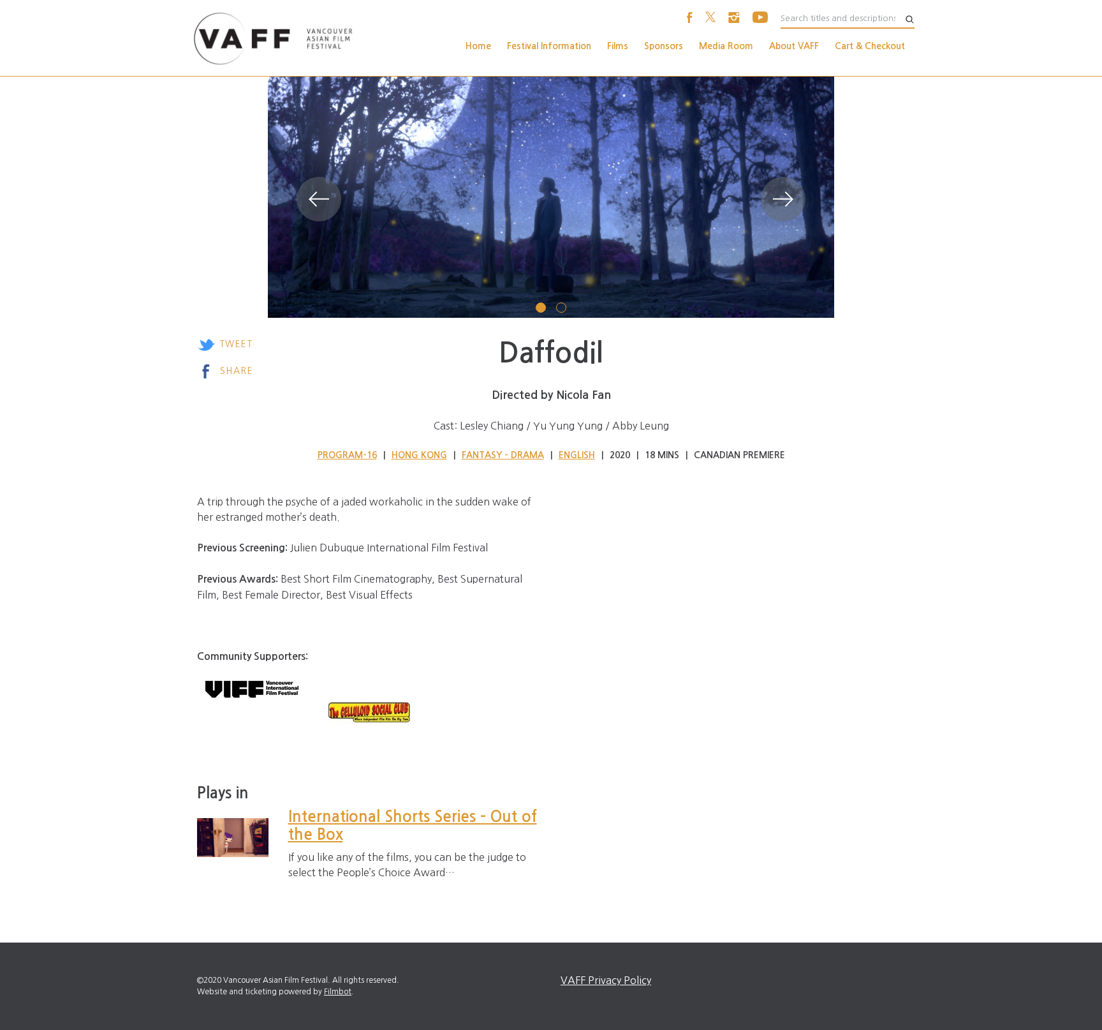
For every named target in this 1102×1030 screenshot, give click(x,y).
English (577, 455)
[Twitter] (710, 19)
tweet (236, 344)
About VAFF (794, 45)
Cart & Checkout (870, 45)
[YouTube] (760, 19)
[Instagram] (734, 19)
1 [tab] (541, 307)
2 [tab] (561, 307)
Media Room (726, 45)
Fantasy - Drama (503, 455)
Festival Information (549, 45)
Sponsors (663, 45)
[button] (319, 199)
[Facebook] (690, 19)
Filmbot (337, 992)
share (236, 370)
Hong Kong (419, 455)
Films (617, 45)
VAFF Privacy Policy (606, 980)
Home (478, 45)
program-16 (347, 455)
